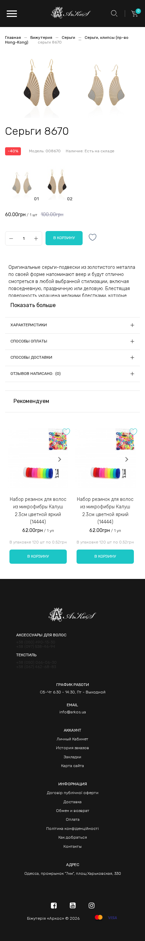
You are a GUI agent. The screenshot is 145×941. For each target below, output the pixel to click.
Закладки (72, 757)
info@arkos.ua (72, 712)
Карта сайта (72, 765)
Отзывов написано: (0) (35, 373)
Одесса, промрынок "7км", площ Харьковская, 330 (72, 873)
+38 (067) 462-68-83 (36, 667)
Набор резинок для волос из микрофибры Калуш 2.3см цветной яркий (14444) (38, 511)
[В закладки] (93, 238)
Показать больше (33, 305)
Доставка (72, 801)
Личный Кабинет (72, 739)
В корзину (38, 556)
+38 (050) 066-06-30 (36, 662)
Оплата (73, 819)
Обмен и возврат (72, 810)
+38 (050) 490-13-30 (35, 642)
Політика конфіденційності (72, 828)
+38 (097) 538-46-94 (35, 646)
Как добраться (72, 837)
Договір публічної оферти (72, 792)
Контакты (72, 846)
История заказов (72, 747)
